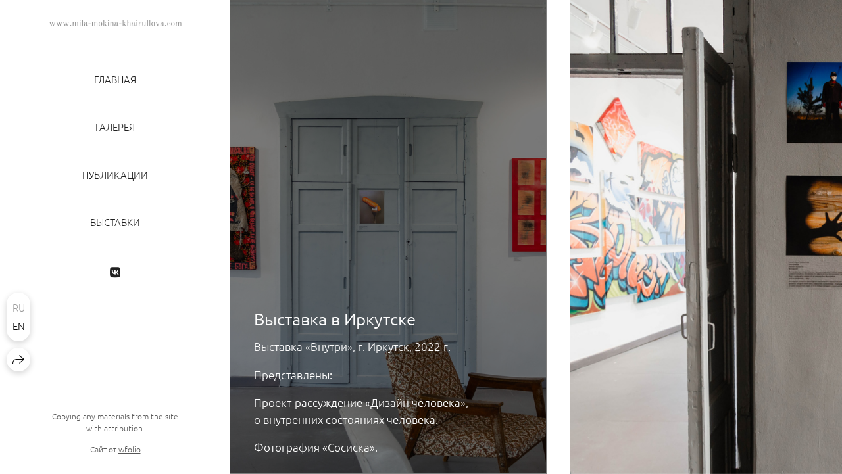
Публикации (115, 175)
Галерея (115, 127)
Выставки (115, 222)
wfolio (129, 449)
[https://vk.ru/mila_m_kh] (115, 271)
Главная (115, 79)
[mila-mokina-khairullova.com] (115, 23)
